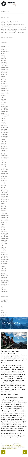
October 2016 (4, 219)
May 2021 (3, 122)
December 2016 (4, 215)
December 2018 (4, 173)
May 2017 (3, 206)
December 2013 (4, 279)
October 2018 (4, 176)
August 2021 (4, 116)
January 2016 (4, 235)
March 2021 (4, 125)
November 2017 (4, 196)
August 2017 (4, 201)
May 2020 (3, 143)
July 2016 (3, 224)
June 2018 (3, 183)
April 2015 (3, 250)
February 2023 (4, 85)
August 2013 (4, 286)
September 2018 (5, 178)
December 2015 (4, 236)
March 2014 (4, 273)
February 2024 (4, 64)
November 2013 (4, 280)
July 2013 (3, 287)
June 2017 (3, 205)
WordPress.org (4, 315)
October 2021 (4, 113)
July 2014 (3, 266)
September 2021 (5, 115)
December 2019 (4, 152)
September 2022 (5, 94)
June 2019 (3, 162)
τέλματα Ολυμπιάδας (19, 446)
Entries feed (4, 312)
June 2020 (3, 141)
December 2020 (4, 131)
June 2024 (3, 57)
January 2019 (4, 171)
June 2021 (3, 120)
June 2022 (3, 99)
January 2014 (4, 277)
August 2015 (4, 243)
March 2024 (4, 62)
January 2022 (4, 108)
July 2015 (3, 245)
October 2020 (4, 134)
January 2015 (4, 256)
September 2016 (5, 220)
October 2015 (4, 240)
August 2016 (4, 222)
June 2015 (3, 247)
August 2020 (4, 138)
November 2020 (4, 132)
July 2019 (3, 161)
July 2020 (3, 139)
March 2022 (4, 104)
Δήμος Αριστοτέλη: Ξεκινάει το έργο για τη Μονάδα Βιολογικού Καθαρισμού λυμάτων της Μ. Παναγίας (13, 28)
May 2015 (3, 249)
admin (7, 444)
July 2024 (3, 55)
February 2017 (4, 212)
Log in (2, 310)
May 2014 (3, 270)
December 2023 (4, 67)
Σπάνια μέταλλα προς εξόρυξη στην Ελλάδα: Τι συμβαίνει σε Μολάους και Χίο (13, 25)
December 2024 (4, 46)
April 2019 (3, 166)
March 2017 (4, 210)
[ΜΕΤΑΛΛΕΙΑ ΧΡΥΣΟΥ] (9, 6)
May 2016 (3, 228)
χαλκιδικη (3, 448)
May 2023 (3, 79)
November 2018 (4, 175)
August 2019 (4, 159)
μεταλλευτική (17, 445)
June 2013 (3, 289)
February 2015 (4, 254)
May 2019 (3, 164)
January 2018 (4, 192)
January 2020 (4, 150)
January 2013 (4, 291)
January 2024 (4, 65)
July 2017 (3, 203)
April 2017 (3, 208)
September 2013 (5, 284)
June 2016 (3, 226)
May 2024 (3, 58)
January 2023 (4, 86)
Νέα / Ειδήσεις (4, 301)
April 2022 (3, 102)
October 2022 (4, 92)
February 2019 (4, 169)
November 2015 (4, 238)
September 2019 (5, 157)
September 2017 (5, 199)
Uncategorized (4, 300)
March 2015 (4, 252)
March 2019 (4, 168)
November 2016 (4, 217)
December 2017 (4, 194)
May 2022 (3, 101)
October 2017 (4, 198)
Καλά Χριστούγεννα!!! (6, 22)
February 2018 (4, 191)
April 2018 (3, 187)
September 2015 (5, 242)
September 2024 (5, 51)
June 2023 (3, 78)
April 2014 (3, 272)
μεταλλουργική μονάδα (7, 446)
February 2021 (4, 127)
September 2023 (5, 72)
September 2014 (5, 263)
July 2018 (3, 182)
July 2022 (3, 97)
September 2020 (5, 136)
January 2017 (4, 213)
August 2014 (4, 265)
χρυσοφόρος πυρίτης (12, 448)
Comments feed (4, 314)
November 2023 (4, 69)
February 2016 (4, 233)
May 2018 (3, 185)
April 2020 (3, 145)
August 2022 (4, 95)
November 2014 (4, 259)
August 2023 (4, 74)
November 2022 (4, 90)
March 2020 (4, 146)
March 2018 (4, 189)
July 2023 (3, 76)
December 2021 (4, 109)
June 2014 (3, 268)
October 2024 (4, 49)
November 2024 (4, 48)
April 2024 (3, 60)
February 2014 (4, 275)
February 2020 (4, 148)
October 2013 (4, 282)
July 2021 (3, 118)
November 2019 (4, 153)
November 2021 (4, 111)
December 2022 (4, 88)
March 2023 (4, 83)
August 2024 (4, 53)
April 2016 (3, 229)
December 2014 (4, 258)
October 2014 (4, 261)
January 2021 (4, 129)
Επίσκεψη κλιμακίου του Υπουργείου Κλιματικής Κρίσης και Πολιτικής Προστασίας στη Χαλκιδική (12, 31)
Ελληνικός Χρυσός (9, 445)
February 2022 (4, 106)
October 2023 (4, 71)
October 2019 (4, 155)
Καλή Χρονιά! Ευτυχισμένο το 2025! (9, 21)
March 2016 (4, 231)
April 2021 (3, 124)
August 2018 (4, 180)
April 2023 (3, 81)
